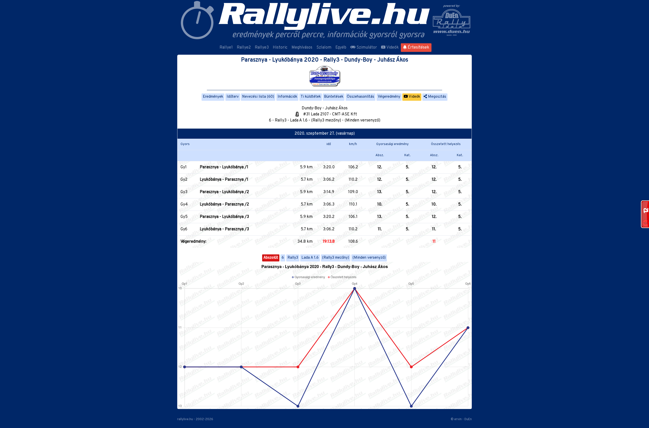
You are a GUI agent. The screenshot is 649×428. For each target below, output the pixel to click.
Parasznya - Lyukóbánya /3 (224, 216)
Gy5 (184, 216)
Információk (287, 96)
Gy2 (184, 179)
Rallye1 (226, 47)
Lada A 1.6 (310, 257)
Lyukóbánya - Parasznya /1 (224, 179)
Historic (280, 47)
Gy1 (184, 167)
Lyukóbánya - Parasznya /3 (224, 229)
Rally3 (292, 257)
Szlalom (323, 47)
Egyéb (340, 47)
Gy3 (184, 192)
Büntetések (333, 96)
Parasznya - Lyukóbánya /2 (224, 192)
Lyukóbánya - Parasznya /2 (224, 204)
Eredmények (213, 96)
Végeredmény (389, 96)
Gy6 (184, 229)
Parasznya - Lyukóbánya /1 (224, 167)
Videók (392, 47)
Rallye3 (262, 47)
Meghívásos (302, 47)
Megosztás (436, 96)
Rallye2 (244, 47)
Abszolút (270, 257)
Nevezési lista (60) (258, 96)
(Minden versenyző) (369, 257)
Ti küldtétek (311, 96)
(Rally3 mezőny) (335, 257)
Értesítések (418, 47)
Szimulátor (366, 47)
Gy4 (184, 204)
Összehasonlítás (360, 96)
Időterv (233, 96)
